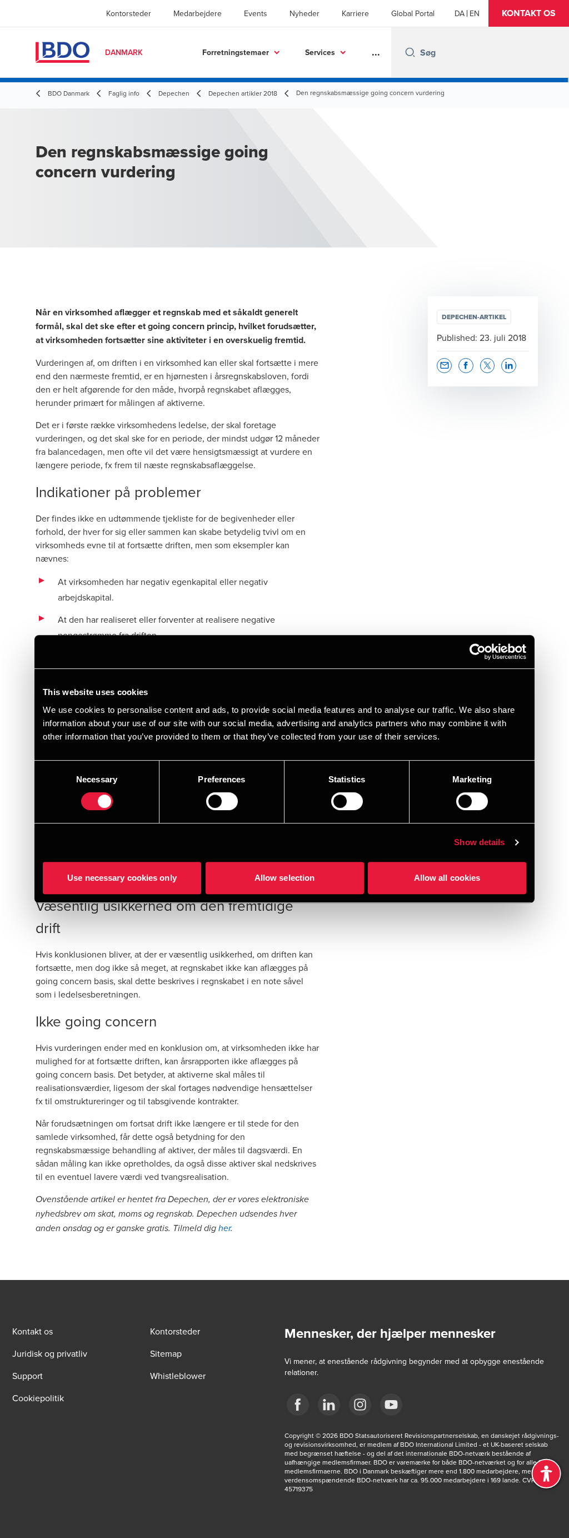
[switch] (222, 801)
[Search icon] (410, 52)
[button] (528, 13)
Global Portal (413, 13)
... (376, 52)
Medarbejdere (197, 13)
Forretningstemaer (235, 52)
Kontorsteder (128, 13)
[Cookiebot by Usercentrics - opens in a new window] (477, 651)
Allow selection (284, 877)
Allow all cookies (447, 877)
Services (320, 52)
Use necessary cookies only (122, 877)
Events (255, 13)
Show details (479, 842)
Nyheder (305, 13)
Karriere (355, 13)
